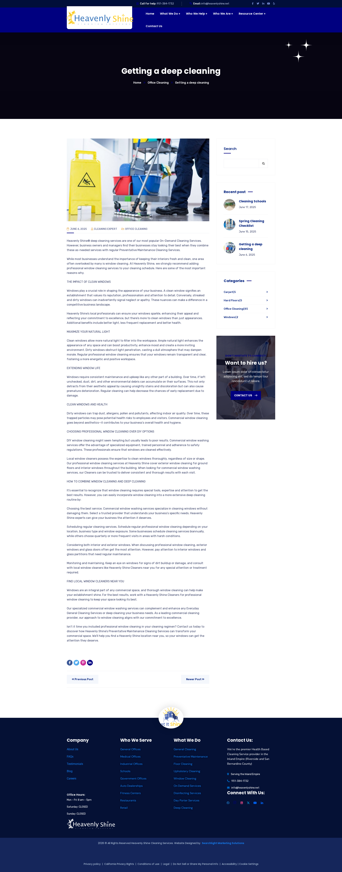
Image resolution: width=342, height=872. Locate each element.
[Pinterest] (83, 663)
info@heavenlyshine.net (215, 3)
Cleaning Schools (252, 201)
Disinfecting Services (187, 793)
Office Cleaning (158, 82)
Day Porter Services (186, 800)
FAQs (70, 756)
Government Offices (133, 778)
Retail (124, 808)
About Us (72, 749)
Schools (125, 771)
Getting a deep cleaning (250, 246)
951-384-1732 (165, 3)
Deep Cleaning (183, 808)
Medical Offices (130, 756)
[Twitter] (76, 663)
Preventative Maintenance (191, 756)
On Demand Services (187, 786)
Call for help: (148, 3)
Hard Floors (233, 300)
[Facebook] (69, 663)
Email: (197, 3)
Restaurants (128, 800)
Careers (71, 778)
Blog (69, 771)
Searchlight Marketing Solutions (223, 843)
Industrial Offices (131, 764)
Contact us (243, 395)
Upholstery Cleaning (187, 771)
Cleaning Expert (105, 229)
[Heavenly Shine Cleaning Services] (100, 18)
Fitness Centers (130, 793)
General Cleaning (185, 749)
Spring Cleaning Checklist (251, 223)
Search (230, 148)
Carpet (230, 292)
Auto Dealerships (131, 786)
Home (137, 82)
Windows (231, 317)
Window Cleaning (185, 778)
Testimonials (75, 764)
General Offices (130, 749)
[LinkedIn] (90, 663)
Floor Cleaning (183, 764)
